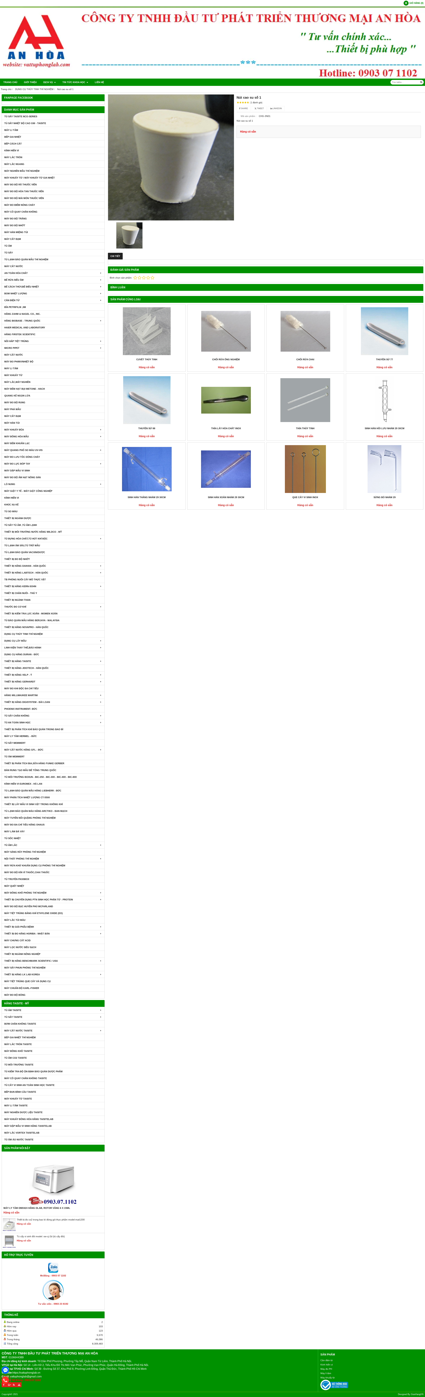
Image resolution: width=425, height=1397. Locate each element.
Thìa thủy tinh (305, 428)
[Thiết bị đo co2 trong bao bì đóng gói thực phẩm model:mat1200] (9, 1230)
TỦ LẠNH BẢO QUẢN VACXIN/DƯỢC (24, 552)
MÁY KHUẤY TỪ (13, 375)
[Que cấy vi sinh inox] (305, 469)
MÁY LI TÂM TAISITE (16, 1105)
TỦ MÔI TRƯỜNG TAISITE (18, 1064)
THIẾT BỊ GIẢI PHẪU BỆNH (19, 926)
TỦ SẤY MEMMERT (15, 743)
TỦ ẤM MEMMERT (14, 756)
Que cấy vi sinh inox (305, 497)
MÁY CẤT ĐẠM (12, 239)
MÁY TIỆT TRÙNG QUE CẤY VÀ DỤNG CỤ (27, 981)
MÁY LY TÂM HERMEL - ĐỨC (20, 736)
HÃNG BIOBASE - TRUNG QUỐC (22, 320)
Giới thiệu (30, 82)
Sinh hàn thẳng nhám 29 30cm (147, 497)
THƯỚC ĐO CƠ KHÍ (15, 606)
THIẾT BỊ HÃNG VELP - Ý (18, 675)
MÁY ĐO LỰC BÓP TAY (17, 463)
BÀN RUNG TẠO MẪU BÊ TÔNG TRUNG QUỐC (30, 770)
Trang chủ (10, 82)
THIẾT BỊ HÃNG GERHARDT (19, 681)
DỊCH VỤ (48, 82)
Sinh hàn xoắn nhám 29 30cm (226, 497)
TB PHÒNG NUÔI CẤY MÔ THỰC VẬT (25, 579)
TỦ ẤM (8, 245)
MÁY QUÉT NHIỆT (14, 886)
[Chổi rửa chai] (305, 331)
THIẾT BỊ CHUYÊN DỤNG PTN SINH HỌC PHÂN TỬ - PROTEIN (38, 899)
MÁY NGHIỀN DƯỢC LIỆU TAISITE (23, 1112)
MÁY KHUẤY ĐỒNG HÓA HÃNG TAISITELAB (28, 1119)
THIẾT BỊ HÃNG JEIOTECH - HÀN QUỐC (26, 668)
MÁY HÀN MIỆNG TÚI (16, 232)
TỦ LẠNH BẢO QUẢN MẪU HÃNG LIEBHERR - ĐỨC (32, 790)
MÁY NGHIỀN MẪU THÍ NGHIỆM (22, 171)
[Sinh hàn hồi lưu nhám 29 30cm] (385, 400)
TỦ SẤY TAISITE (13, 1017)
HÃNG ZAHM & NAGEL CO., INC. (22, 314)
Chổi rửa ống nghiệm (226, 359)
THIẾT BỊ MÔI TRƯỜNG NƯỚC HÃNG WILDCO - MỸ (33, 531)
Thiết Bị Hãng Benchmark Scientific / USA (31, 961)
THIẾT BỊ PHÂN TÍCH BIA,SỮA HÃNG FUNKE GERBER (34, 763)
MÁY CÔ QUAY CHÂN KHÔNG (20, 211)
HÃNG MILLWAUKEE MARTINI (21, 695)
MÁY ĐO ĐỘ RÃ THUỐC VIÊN (20, 184)
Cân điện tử (326, 1360)
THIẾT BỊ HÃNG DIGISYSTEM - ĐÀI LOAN (27, 702)
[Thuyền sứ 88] (147, 400)
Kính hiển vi (326, 1364)
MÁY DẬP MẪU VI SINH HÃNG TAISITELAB (28, 1126)
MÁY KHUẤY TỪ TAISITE (18, 1098)
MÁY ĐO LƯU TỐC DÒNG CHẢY (22, 457)
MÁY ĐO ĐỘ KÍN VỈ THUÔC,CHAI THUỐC (26, 872)
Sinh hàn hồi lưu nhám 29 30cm (384, 428)
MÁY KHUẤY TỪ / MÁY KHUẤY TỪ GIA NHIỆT (29, 177)
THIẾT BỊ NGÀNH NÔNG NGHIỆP (22, 954)
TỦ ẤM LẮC (10, 845)
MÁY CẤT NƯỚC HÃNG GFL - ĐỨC (23, 749)
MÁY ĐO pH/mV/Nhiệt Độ (18, 361)
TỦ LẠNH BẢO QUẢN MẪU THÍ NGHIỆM (26, 259)
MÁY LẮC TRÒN (13, 157)
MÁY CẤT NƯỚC (13, 266)
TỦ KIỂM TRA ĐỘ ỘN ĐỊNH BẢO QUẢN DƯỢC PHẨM (33, 1071)
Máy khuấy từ (327, 1377)
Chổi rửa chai (305, 359)
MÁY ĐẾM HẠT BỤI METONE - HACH (24, 388)
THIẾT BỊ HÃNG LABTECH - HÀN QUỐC (26, 572)
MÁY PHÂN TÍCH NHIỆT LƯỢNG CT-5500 (27, 797)
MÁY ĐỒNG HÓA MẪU (16, 436)
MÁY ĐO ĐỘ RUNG (14, 402)
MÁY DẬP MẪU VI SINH (17, 470)
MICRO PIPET (11, 348)
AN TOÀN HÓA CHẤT (16, 273)
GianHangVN (417, 1394)
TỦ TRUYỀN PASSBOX (16, 879)
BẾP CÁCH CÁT (13, 143)
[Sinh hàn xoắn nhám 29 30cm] (226, 469)
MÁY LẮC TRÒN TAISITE (18, 1044)
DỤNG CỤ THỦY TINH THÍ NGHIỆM (23, 634)
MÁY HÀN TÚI (12, 423)
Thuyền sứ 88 (146, 428)
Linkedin (277, 108)
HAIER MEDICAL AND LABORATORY (24, 327)
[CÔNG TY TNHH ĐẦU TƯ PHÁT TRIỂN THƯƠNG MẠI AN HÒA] (212, 77)
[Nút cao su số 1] (171, 157)
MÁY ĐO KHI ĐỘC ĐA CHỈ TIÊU (21, 688)
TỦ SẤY (8, 252)
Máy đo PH (326, 1369)
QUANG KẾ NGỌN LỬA (17, 395)
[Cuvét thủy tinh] (147, 331)
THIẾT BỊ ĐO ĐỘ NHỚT (17, 559)
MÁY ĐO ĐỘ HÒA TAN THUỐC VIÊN (24, 191)
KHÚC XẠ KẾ (11, 504)
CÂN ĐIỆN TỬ (12, 300)
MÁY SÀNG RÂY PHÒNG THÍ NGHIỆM (25, 852)
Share (244, 108)
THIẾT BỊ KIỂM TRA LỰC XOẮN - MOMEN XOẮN (30, 613)
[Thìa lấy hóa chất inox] (226, 400)
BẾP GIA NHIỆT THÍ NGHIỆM (20, 1037)
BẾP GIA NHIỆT (12, 137)
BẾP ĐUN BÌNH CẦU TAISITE (20, 1092)
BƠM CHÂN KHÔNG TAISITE (20, 1023)
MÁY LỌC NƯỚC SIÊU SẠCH (20, 947)
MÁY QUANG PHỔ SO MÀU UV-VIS (23, 450)
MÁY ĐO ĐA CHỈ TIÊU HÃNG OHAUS (24, 824)
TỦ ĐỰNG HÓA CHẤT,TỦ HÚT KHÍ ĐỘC (25, 538)
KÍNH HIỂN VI (11, 150)
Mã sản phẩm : (248, 116)
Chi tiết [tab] (115, 256)
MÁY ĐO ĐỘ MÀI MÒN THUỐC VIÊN (24, 198)
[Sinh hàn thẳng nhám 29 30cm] (147, 469)
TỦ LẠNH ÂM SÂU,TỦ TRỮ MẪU (22, 545)
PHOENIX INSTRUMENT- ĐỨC (20, 709)
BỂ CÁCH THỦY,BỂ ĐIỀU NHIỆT (21, 286)
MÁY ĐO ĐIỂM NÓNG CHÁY (19, 205)
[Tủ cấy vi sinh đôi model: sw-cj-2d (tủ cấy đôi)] (9, 1247)
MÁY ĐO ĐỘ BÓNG (14, 995)
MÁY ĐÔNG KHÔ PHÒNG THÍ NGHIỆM (25, 892)
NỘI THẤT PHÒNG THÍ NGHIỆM (21, 858)
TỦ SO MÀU (10, 511)
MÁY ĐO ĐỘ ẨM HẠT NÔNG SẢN (22, 477)
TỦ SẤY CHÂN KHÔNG (16, 715)
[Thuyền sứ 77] (385, 331)
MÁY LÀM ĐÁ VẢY (14, 831)
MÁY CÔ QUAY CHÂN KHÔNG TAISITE (25, 1078)
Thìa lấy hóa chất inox (226, 428)
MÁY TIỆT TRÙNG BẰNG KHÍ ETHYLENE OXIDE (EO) (33, 913)
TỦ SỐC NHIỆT (12, 838)
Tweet (260, 108)
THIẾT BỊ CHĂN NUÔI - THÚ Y (20, 593)
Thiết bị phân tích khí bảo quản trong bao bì (33, 729)
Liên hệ (99, 82)
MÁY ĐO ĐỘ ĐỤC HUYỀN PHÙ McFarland (28, 906)
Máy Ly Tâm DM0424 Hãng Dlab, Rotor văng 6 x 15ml (36, 1208)
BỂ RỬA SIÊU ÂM (14, 280)
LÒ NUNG (9, 484)
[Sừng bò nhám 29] (385, 469)
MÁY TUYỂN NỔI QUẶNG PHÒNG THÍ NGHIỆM (30, 818)
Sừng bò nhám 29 (385, 497)
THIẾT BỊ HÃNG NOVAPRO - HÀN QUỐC (26, 627)
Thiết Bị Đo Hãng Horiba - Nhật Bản (27, 933)
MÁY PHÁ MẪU (12, 409)
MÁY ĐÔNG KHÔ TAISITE (18, 1051)
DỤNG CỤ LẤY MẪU (15, 640)
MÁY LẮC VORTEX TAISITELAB (21, 1132)
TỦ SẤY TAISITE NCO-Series (20, 116)
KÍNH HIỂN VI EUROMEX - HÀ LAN (23, 783)
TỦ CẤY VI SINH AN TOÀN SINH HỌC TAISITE (29, 1085)
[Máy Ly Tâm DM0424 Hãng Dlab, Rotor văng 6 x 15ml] (53, 1180)
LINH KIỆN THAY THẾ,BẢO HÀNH (22, 647)
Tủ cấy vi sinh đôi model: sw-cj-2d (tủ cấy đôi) (41, 1236)
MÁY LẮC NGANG (14, 164)
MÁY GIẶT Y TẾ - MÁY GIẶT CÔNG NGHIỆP (28, 491)
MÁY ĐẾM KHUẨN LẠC (17, 443)
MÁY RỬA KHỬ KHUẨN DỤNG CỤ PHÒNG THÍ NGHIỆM (34, 865)
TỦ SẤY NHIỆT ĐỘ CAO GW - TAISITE (25, 123)
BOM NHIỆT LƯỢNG (15, 293)
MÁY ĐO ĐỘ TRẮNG (15, 218)
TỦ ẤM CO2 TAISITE (15, 1058)
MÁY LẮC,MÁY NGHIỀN (17, 382)
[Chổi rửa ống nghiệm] (226, 331)
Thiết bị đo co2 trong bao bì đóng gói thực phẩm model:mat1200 (51, 1219)
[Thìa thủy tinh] (305, 400)
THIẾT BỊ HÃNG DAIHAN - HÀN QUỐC (25, 566)
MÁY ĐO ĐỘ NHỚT (14, 225)
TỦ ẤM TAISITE (12, 1010)
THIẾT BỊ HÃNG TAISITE (17, 661)
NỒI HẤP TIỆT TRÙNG (16, 341)
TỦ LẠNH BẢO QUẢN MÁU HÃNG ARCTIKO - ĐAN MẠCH (35, 811)
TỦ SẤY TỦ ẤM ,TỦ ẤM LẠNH (20, 525)
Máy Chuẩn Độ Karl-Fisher (21, 988)
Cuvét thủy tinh (146, 359)
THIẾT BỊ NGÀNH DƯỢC (17, 518)
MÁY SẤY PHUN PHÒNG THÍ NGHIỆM (24, 967)
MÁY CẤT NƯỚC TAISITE (18, 1030)
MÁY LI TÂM (11, 130)
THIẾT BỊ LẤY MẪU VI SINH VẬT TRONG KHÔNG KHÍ (33, 804)
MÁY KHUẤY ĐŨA (14, 429)
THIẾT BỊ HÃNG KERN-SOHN (20, 586)
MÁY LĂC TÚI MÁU (14, 920)
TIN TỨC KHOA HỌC (74, 82)
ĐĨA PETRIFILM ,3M (15, 307)
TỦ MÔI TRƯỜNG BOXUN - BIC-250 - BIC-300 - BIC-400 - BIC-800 (40, 777)
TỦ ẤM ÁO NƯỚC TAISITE (18, 1139)
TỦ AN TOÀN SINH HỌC (17, 722)
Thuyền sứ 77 (384, 359)
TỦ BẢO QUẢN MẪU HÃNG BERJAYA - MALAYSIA (31, 620)
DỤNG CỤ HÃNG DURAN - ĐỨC (21, 654)
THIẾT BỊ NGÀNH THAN (17, 600)
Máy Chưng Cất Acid (17, 940)
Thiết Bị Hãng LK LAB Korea (22, 974)
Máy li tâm (325, 1373)
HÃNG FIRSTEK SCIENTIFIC (19, 334)
